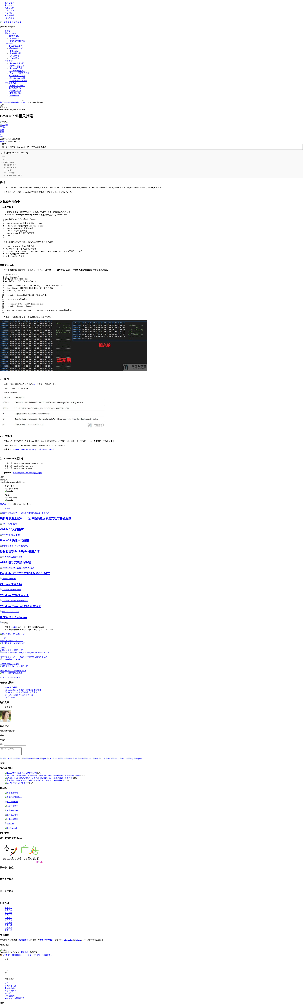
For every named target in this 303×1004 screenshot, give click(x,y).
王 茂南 (14, 627)
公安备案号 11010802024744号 (14, 955)
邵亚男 (15, 802)
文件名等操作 (11, 165)
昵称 (2, 735)
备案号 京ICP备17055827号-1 (40, 955)
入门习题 (8, 920)
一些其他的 (8, 102)
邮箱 (2, 740)
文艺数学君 (16, 22)
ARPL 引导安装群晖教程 (15, 562)
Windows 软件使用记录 (14, 595)
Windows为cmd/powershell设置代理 (27, 473)
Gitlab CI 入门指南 (12, 529)
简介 (4, 159)
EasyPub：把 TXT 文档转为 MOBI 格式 (25, 573)
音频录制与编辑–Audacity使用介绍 (19, 695)
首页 (2, 102)
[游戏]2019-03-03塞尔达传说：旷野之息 (21, 692)
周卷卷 (15, 793)
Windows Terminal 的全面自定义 (20, 606)
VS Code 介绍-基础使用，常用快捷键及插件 (23, 690)
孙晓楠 (15, 810)
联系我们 (8, 915)
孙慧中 (15, 806)
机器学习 (8, 918)
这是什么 (8, 908)
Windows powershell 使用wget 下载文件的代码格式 (33, 449)
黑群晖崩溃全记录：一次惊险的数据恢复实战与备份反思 (35, 518)
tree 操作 (9, 170)
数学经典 (8, 925)
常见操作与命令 (9, 162)
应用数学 (8, 923)
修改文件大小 (11, 167)
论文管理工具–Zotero (13, 617)
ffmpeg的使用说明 (12, 687)
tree (34, 384)
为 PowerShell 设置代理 (14, 175)
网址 (2, 744)
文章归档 (8, 910)
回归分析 (8, 928)
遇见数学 (18, 797)
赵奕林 (15, 819)
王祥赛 (15, 815)
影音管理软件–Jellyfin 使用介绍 (20, 551)
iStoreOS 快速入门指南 (14, 540)
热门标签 (8, 913)
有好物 (7, 508)
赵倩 (12, 824)
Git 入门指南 (10, 697)
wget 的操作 (11, 173)
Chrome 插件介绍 (11, 584)
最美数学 (8, 930)
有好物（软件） (20, 102)
